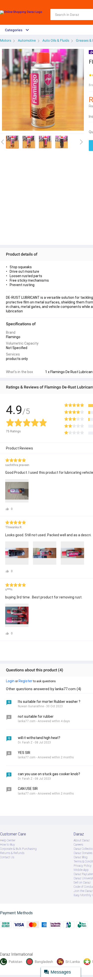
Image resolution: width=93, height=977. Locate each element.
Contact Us (7, 857)
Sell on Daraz (82, 882)
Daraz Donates (83, 853)
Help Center (7, 840)
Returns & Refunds (12, 853)
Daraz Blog (81, 857)
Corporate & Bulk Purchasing (18, 849)
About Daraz (82, 840)
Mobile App (81, 870)
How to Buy (7, 844)
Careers (78, 844)
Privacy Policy (83, 865)
